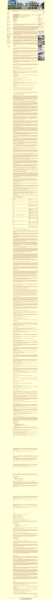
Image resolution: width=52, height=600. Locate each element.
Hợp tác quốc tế (9, 24)
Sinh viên (8, 31)
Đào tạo (8, 19)
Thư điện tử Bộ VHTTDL (9, 37)
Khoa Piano (39, 15)
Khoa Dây (39, 16)
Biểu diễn (8, 21)
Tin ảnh (8, 44)
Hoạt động (8, 16)
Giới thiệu (8, 13)
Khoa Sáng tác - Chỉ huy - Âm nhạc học (41, 24)
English (44, 11)
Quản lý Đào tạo (9, 33)
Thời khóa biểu (9, 42)
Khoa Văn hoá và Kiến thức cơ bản (41, 27)
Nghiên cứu (8, 22)
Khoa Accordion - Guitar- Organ (41, 19)
